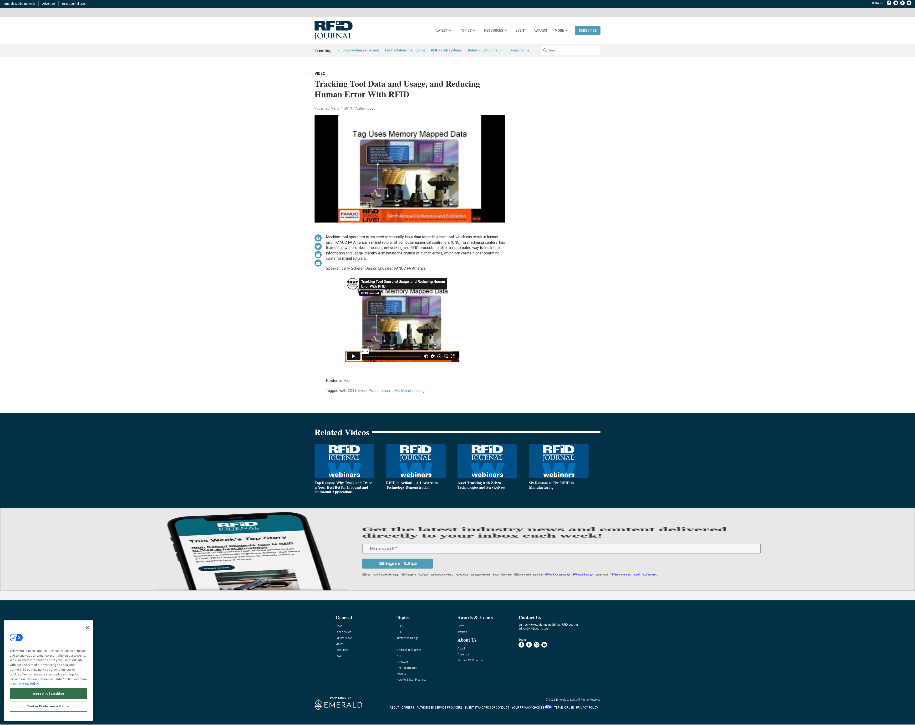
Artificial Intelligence (408, 650)
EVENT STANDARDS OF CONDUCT (487, 707)
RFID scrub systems (446, 50)
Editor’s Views (344, 638)
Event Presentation (374, 390)
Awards (540, 30)
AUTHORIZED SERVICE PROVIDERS (440, 707)
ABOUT (394, 707)
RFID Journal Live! (74, 3)
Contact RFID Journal (471, 660)
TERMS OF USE (564, 707)
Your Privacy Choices (528, 707)
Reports (401, 673)
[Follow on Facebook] (889, 2)
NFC (399, 656)
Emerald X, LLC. (566, 699)
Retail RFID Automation (485, 50)
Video (320, 73)
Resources (493, 30)
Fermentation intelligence (405, 50)
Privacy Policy (29, 683)
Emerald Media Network (19, 3)
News (339, 626)
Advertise (48, 3)
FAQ (338, 656)
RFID (399, 626)
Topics (466, 30)
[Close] (87, 627)
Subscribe (588, 30)
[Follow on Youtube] (909, 2)
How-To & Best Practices (411, 679)
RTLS (399, 632)
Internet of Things (407, 638)
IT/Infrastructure (406, 667)
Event (521, 30)
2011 (352, 390)
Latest (442, 30)
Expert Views (343, 632)
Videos (340, 644)
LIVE (395, 390)
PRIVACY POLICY (587, 707)
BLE (399, 644)
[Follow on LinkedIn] (895, 2)
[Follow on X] (902, 2)
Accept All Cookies (48, 693)
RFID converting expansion (358, 50)
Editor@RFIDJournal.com (534, 628)
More (559, 30)
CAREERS (408, 707)
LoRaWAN (402, 662)
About (461, 648)
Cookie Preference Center (48, 706)
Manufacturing (413, 390)
